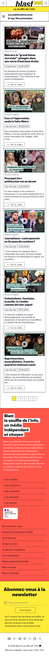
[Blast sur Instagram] (29, 639)
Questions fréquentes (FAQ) (17, 532)
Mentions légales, (14, 650)
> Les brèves (10, 502)
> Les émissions (12, 485)
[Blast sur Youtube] (9, 639)
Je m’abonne (9, 537)
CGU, (36, 650)
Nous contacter (10, 573)
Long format (11, 66)
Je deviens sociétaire (13, 549)
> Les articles (10, 479)
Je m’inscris (25, 610)
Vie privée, (28, 650)
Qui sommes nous (12, 526)
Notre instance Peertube (15, 561)
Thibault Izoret (10, 51)
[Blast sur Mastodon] (25, 639)
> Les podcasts (11, 491)
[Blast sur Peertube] (14, 639)
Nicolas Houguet (11, 114)
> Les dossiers (11, 496)
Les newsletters (10, 555)
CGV (41, 650)
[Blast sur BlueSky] (19, 639)
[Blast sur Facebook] (34, 639)
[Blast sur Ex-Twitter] (40, 639)
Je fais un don (10, 543)
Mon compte (9, 567)
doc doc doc (11, 126)
